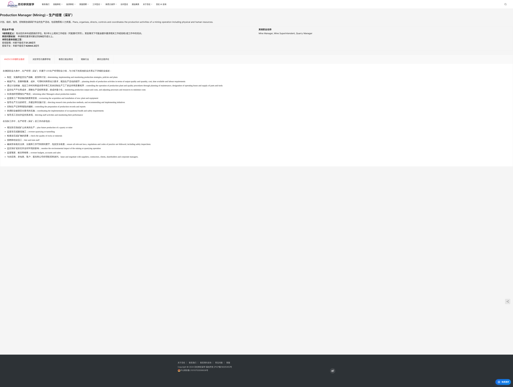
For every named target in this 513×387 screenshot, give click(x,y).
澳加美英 (135, 4)
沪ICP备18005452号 (223, 367)
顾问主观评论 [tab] (103, 59)
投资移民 (70, 4)
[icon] (332, 370)
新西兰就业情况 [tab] (66, 59)
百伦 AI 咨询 (161, 4)
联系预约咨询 (205, 362)
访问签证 (124, 4)
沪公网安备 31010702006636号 (194, 370)
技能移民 (57, 4)
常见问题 (219, 362)
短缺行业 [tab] (85, 59)
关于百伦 (146, 4)
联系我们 (45, 4)
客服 (228, 362)
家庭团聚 (83, 4)
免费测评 (505, 382)
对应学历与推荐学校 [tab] (42, 59)
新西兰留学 (110, 4)
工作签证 (96, 4)
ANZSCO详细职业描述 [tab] (14, 59)
